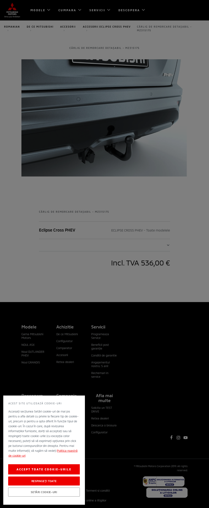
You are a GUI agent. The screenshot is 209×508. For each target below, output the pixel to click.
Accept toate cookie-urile (44, 469)
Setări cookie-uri (44, 492)
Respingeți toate (44, 481)
